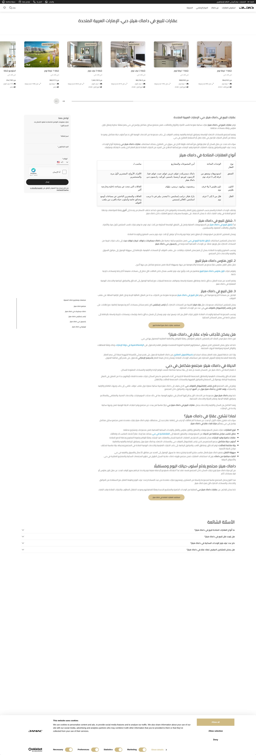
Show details (157, 750)
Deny (215, 739)
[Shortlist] (4, 7)
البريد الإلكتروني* (63, 147)
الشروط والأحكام (36, 188)
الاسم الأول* (64, 126)
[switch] (95, 750)
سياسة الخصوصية (63, 190)
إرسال (47, 181)
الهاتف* (64, 159)
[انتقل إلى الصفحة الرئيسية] (246, 8)
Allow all (216, 722)
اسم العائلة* (64, 136)
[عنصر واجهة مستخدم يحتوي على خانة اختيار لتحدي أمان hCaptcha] (48, 172)
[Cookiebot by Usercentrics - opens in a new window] (35, 750)
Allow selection (216, 731)
